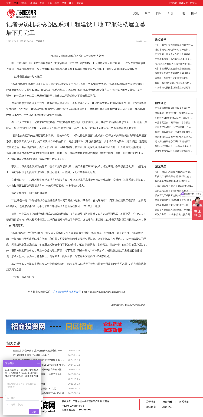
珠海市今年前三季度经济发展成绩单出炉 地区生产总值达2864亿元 (174, 73)
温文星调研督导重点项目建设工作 (171, 204)
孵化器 (79, 3)
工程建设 (40, 41)
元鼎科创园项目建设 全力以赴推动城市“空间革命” (174, 185)
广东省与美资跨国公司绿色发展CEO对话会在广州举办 (174, 108)
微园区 (33, 3)
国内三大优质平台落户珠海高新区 (171, 190)
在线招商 (151, 406)
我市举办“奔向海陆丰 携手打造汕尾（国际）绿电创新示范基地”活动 (174, 181)
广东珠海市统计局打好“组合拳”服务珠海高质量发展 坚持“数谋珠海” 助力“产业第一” (174, 58)
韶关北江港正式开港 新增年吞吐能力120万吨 (174, 176)
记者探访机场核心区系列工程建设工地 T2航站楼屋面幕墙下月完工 (174, 141)
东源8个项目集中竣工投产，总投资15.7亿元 (174, 117)
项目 (71, 3)
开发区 (24, 3)
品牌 (64, 3)
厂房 (42, 3)
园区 (159, 13)
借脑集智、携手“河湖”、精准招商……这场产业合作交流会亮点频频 (174, 112)
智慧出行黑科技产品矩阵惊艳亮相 (171, 77)
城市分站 (172, 3)
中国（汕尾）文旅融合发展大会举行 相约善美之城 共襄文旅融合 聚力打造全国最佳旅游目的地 (174, 44)
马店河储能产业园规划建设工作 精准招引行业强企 (174, 200)
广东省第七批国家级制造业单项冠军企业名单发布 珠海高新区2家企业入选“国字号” (174, 87)
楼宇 (57, 3)
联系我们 (184, 401)
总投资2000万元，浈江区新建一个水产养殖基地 (174, 127)
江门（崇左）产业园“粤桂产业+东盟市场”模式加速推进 (174, 171)
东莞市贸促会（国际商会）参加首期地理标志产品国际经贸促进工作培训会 (174, 122)
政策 (147, 13)
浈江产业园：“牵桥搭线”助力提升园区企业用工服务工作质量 (174, 214)
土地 (49, 3)
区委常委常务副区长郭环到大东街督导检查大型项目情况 (174, 150)
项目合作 (167, 401)
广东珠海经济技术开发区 (67, 291)
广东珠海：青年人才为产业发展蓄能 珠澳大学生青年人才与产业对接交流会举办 (174, 54)
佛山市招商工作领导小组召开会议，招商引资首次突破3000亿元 (174, 49)
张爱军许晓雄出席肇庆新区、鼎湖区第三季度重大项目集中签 (174, 209)
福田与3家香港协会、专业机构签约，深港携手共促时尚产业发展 (174, 82)
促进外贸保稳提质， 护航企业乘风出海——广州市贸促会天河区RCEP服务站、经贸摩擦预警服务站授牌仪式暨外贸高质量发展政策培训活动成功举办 (174, 146)
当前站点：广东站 (188, 3)
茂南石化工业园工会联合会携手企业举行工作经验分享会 (174, 195)
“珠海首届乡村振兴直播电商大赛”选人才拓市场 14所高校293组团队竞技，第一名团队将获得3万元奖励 (174, 63)
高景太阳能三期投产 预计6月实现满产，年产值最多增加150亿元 (174, 136)
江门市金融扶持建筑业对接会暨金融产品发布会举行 (174, 68)
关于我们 (151, 401)
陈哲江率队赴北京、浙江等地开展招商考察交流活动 (174, 131)
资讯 (16, 3)
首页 (8, 3)
